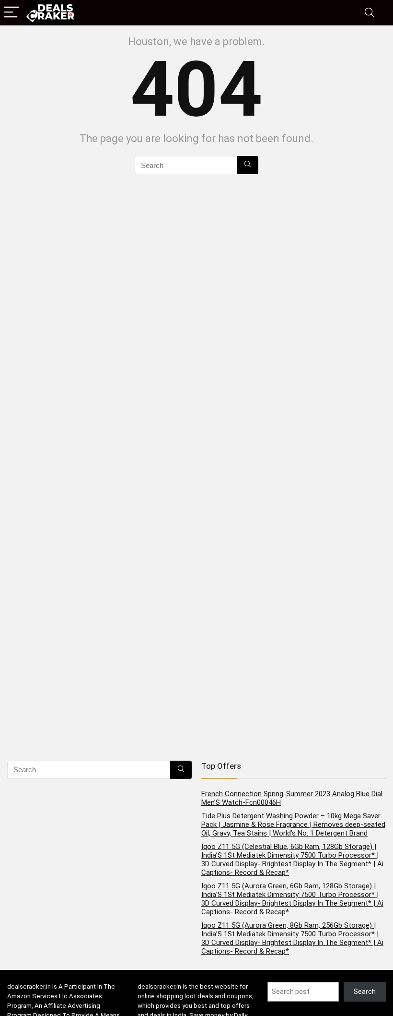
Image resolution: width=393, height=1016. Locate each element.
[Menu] (11, 12)
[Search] (369, 12)
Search (365, 991)
